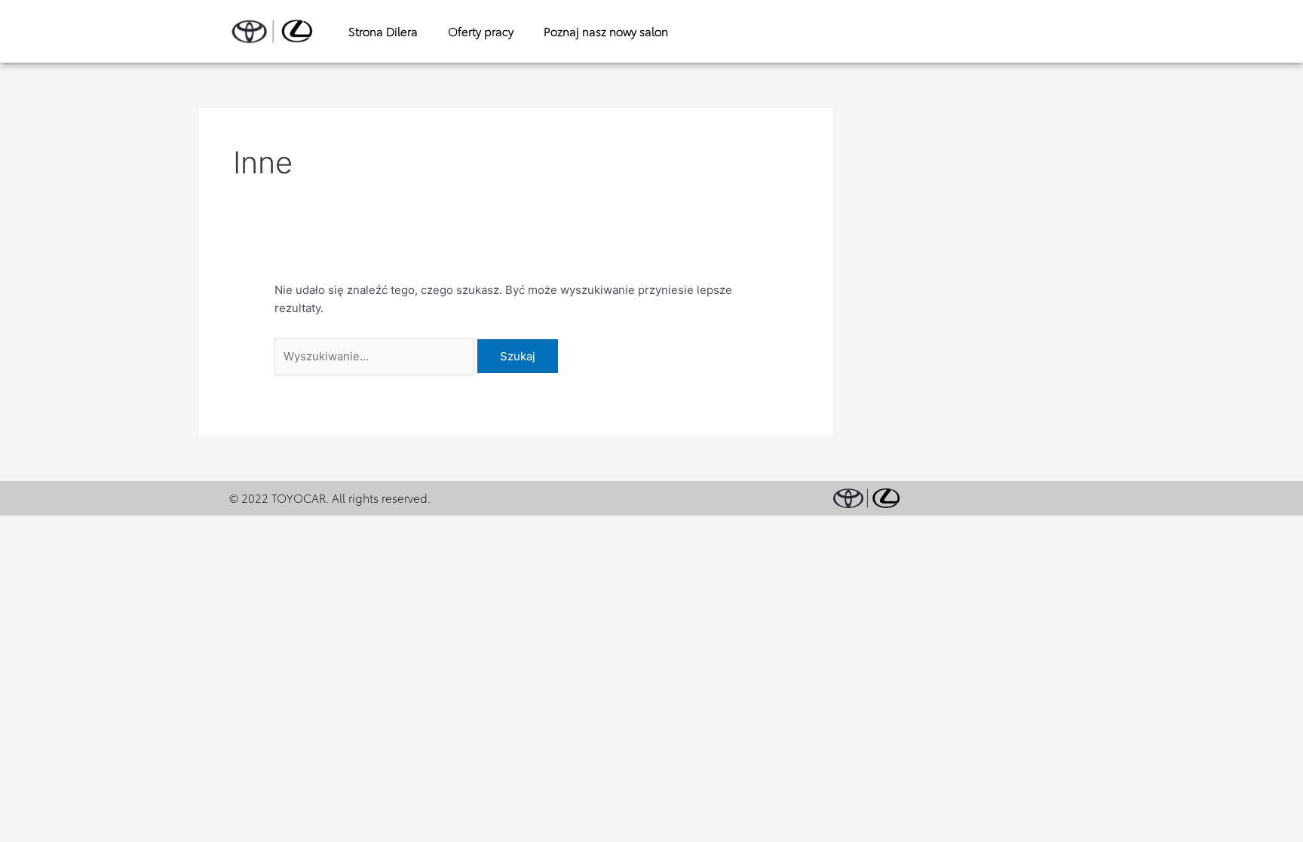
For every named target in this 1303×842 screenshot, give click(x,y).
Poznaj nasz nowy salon (606, 31)
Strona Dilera (383, 31)
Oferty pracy (481, 31)
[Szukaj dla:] (375, 356)
